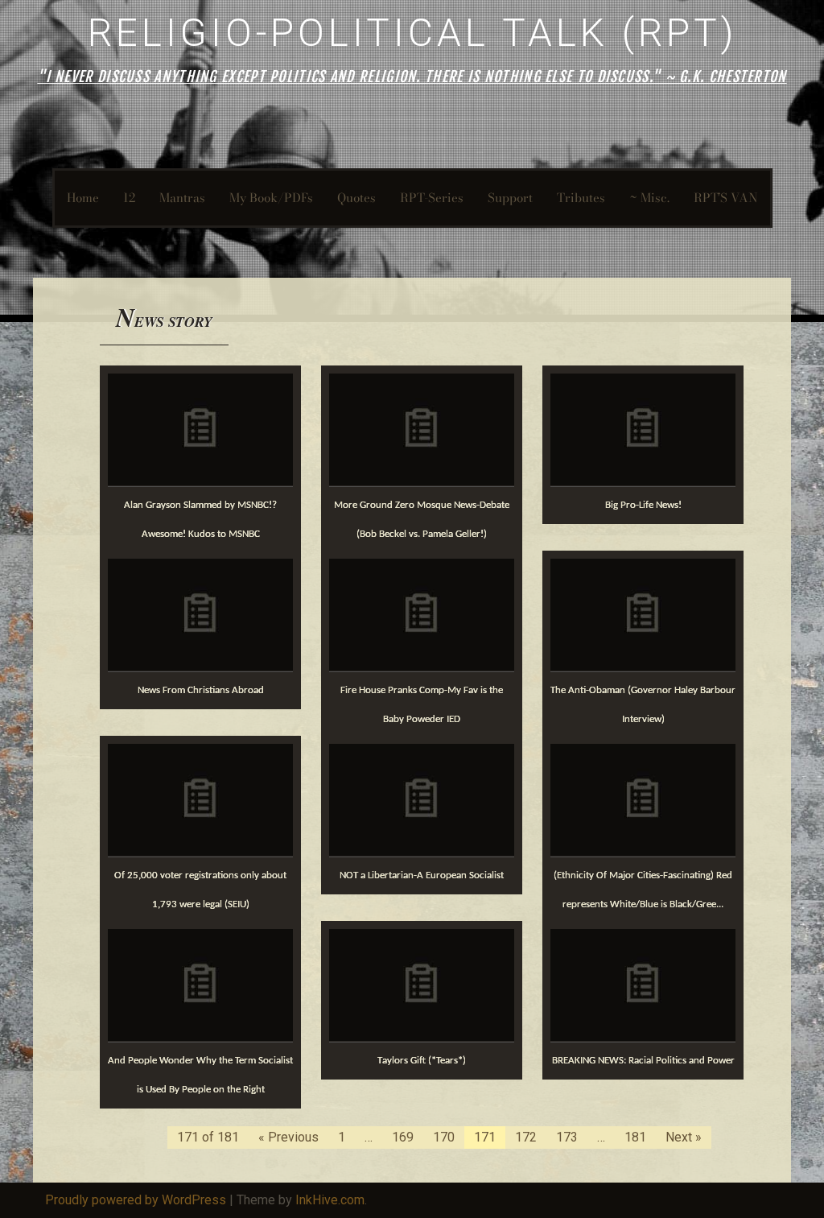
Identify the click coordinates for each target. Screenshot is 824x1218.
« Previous (288, 1137)
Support (510, 197)
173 (567, 1137)
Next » (683, 1137)
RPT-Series (432, 197)
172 (526, 1137)
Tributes (581, 197)
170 (444, 1137)
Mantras (182, 197)
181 (635, 1137)
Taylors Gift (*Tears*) (421, 1060)
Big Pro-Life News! (643, 505)
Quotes (356, 197)
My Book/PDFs (271, 197)
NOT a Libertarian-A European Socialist (422, 875)
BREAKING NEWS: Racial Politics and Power (643, 1060)
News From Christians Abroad (201, 690)
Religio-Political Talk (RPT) (412, 33)
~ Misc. (649, 197)
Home (83, 197)
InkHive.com (330, 1200)
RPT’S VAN (726, 197)
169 (403, 1137)
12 (129, 197)
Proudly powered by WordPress (135, 1200)
